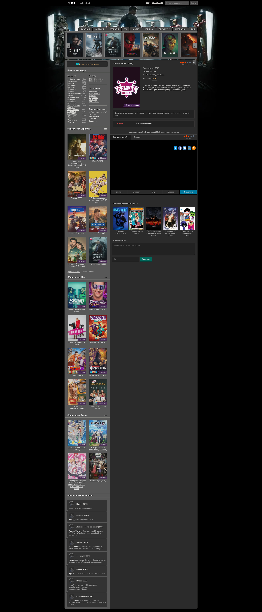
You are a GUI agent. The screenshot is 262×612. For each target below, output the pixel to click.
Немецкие (93, 100)
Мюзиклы (71, 108)
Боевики (70, 83)
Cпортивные (72, 114)
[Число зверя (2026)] (112, 45)
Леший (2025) (82, 542)
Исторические (73, 97)
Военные (71, 87)
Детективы (71, 89)
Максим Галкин (157, 85)
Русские (92, 96)
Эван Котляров (171, 85)
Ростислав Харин (150, 89)
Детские (70, 91)
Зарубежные (94, 92)
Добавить (146, 259)
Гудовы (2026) (82, 515)
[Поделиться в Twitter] (175, 148)
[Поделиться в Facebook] (180, 148)
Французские (94, 102)
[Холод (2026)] (74, 45)
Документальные (74, 93)
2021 (100, 81)
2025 (95, 79)
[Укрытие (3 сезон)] (169, 45)
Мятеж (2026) (81, 569)
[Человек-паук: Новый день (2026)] (131, 45)
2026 (91, 79)
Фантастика (72, 120)
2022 (95, 81)
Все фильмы (75, 79)
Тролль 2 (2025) (83, 556)
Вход (148, 2)
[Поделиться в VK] (184, 148)
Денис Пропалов (184, 87)
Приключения (73, 110)
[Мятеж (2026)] (93, 45)
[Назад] (68, 45)
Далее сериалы (73, 272)
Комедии (71, 99)
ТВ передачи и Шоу (157, 74)
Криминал (71, 101)
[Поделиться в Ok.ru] (194, 148)
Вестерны (71, 85)
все (105, 129)
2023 (91, 81)
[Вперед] (195, 45)
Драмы (70, 95)
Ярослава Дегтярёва (151, 87)
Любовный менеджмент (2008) (89, 527)
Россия (153, 71)
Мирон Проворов (165, 89)
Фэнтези (70, 122)
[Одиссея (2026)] (188, 45)
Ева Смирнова (184, 85)
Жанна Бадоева (179, 89)
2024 (100, 79)
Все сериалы (96, 112)
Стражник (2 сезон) (84, 596)
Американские (94, 94)
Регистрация (157, 2)
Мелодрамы (72, 104)
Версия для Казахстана (87, 64)
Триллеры (71, 116)
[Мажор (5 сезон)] (150, 45)
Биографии (72, 81)
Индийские (93, 98)
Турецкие (92, 118)
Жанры (93, 121)
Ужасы (70, 118)
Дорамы (102, 109)
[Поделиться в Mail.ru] (189, 148)
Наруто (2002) (82, 504)
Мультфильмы (73, 106)
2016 (157, 68)
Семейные (71, 112)
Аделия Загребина (168, 87)
